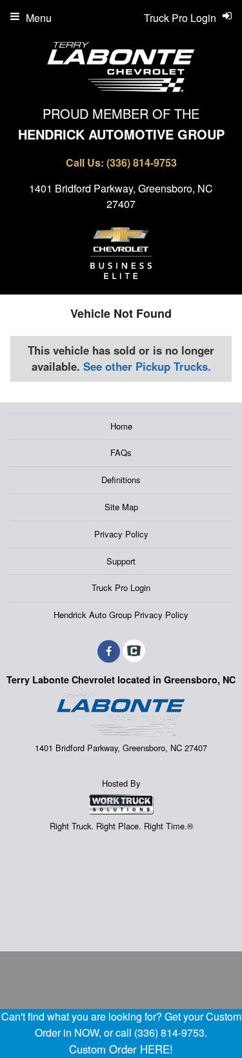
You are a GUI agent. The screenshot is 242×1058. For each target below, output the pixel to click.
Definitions (121, 479)
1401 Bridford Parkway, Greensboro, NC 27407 (121, 196)
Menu (39, 17)
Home (121, 426)
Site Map (121, 507)
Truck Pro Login (121, 587)
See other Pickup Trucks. (147, 366)
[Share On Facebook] (108, 651)
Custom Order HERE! (121, 1049)
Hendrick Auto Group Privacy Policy (121, 614)
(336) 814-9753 (141, 162)
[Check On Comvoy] (134, 651)
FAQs (121, 452)
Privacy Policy (121, 534)
